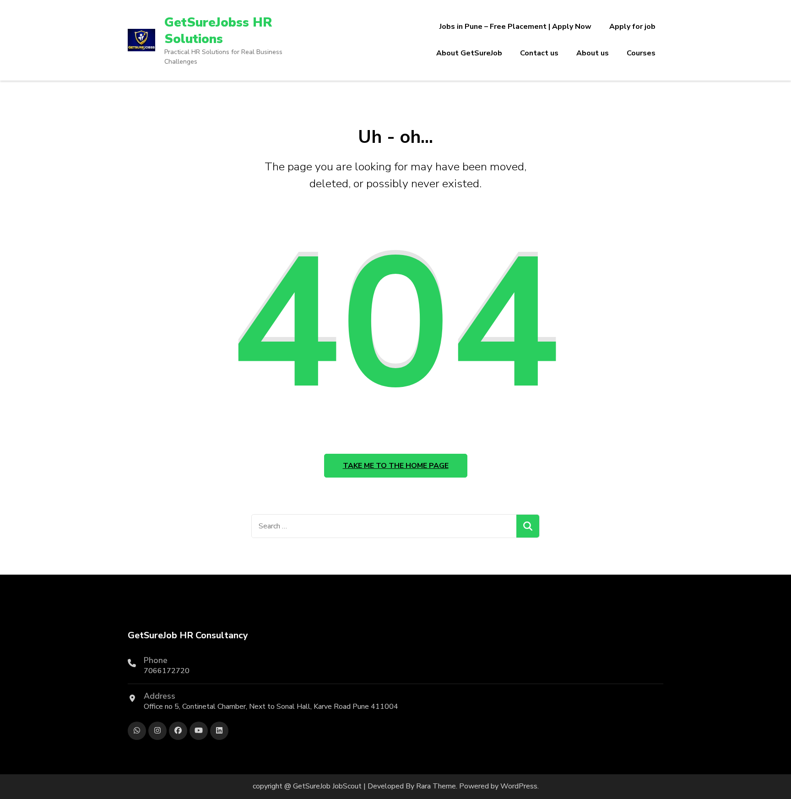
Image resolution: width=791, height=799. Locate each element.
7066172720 (167, 671)
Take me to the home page (396, 466)
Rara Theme (436, 786)
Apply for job (632, 27)
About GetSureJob (469, 53)
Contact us (539, 53)
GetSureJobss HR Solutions (218, 31)
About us (592, 53)
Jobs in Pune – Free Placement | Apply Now (515, 27)
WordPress (518, 786)
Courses (641, 53)
